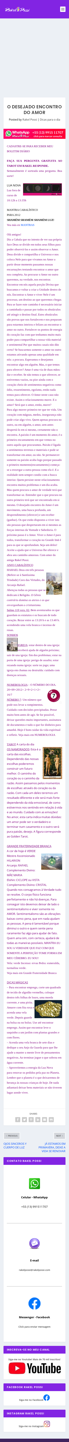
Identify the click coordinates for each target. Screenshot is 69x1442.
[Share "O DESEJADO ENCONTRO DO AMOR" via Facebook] (17, 1119)
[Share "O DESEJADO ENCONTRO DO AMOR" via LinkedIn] (37, 1119)
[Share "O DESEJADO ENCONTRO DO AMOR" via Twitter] (24, 1119)
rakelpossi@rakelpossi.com (34, 1270)
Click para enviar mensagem (34, 1326)
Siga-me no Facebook (31, 1399)
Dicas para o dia (50, 119)
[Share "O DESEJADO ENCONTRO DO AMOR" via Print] (51, 1119)
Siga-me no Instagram (31, 1426)
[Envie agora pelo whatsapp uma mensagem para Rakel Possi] (34, 1188)
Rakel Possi (29, 119)
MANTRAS (27, 225)
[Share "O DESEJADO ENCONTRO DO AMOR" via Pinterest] (31, 1119)
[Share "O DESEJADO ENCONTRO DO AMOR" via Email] (44, 1119)
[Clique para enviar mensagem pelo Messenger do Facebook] (34, 1308)
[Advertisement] (34, 54)
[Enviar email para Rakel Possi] (34, 1251)
